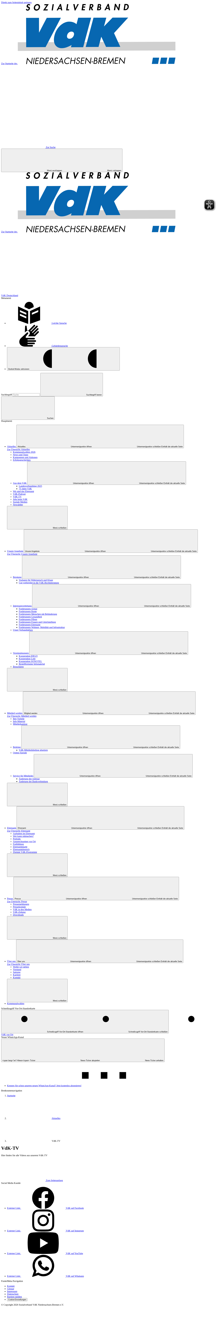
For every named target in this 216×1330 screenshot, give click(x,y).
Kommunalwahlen (15, 1003)
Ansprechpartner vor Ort (24, 841)
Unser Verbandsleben (23, 630)
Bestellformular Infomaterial (32, 664)
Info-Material (19, 721)
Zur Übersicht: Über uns (18, 964)
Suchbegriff (7, 394)
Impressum (12, 1291)
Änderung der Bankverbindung (33, 781)
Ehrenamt (12, 828)
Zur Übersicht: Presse (17, 901)
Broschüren (18, 666)
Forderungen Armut (28, 609)
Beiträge (17, 747)
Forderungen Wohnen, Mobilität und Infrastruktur (42, 627)
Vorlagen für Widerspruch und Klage (36, 580)
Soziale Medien (20, 502)
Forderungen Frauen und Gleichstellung (37, 622)
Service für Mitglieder (23, 776)
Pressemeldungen (21, 904)
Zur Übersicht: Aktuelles (18, 449)
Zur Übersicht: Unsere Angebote (22, 554)
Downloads (18, 915)
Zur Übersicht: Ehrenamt (18, 831)
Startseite (11, 1095)
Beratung (17, 577)
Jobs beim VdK (20, 499)
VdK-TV (17, 496)
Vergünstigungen (21, 653)
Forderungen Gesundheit (30, 616)
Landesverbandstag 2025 (30, 486)
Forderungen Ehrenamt (29, 624)
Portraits (17, 839)
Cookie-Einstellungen (17, 1300)
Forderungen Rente (28, 611)
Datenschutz (13, 1294)
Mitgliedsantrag (20, 724)
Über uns (11, 961)
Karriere (17, 975)
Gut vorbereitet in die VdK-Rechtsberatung (39, 582)
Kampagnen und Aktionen (25, 457)
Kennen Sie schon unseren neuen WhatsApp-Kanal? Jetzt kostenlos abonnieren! (44, 1085)
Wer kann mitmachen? (23, 836)
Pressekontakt (19, 907)
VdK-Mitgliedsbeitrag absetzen (33, 750)
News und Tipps (20, 454)
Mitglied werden (15, 713)
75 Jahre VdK (25, 488)
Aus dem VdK (20, 483)
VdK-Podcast (19, 494)
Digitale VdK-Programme (25, 852)
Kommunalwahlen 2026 (24, 452)
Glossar (10, 1288)
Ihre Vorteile (18, 718)
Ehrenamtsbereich (21, 849)
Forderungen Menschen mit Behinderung (38, 614)
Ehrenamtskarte (20, 847)
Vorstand (17, 969)
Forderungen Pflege (28, 619)
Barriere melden (14, 1296)
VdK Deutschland (9, 295)
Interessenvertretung (22, 606)
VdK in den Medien (22, 909)
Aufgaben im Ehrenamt (24, 833)
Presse (10, 898)
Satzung (16, 972)
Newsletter (18, 504)
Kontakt (16, 977)
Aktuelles (11, 446)
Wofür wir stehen (21, 967)
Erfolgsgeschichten (22, 460)
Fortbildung (18, 844)
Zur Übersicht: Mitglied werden (21, 716)
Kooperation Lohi (27, 658)
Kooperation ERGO (28, 656)
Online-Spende (20, 752)
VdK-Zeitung (19, 912)
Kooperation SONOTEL (30, 661)
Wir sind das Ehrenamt (23, 491)
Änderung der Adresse (29, 779)
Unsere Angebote (15, 551)
